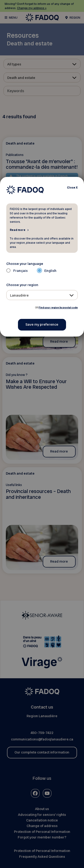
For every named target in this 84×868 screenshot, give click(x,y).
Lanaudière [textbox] (19, 295)
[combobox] (42, 295)
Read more (17, 229)
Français (20, 270)
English (50, 270)
